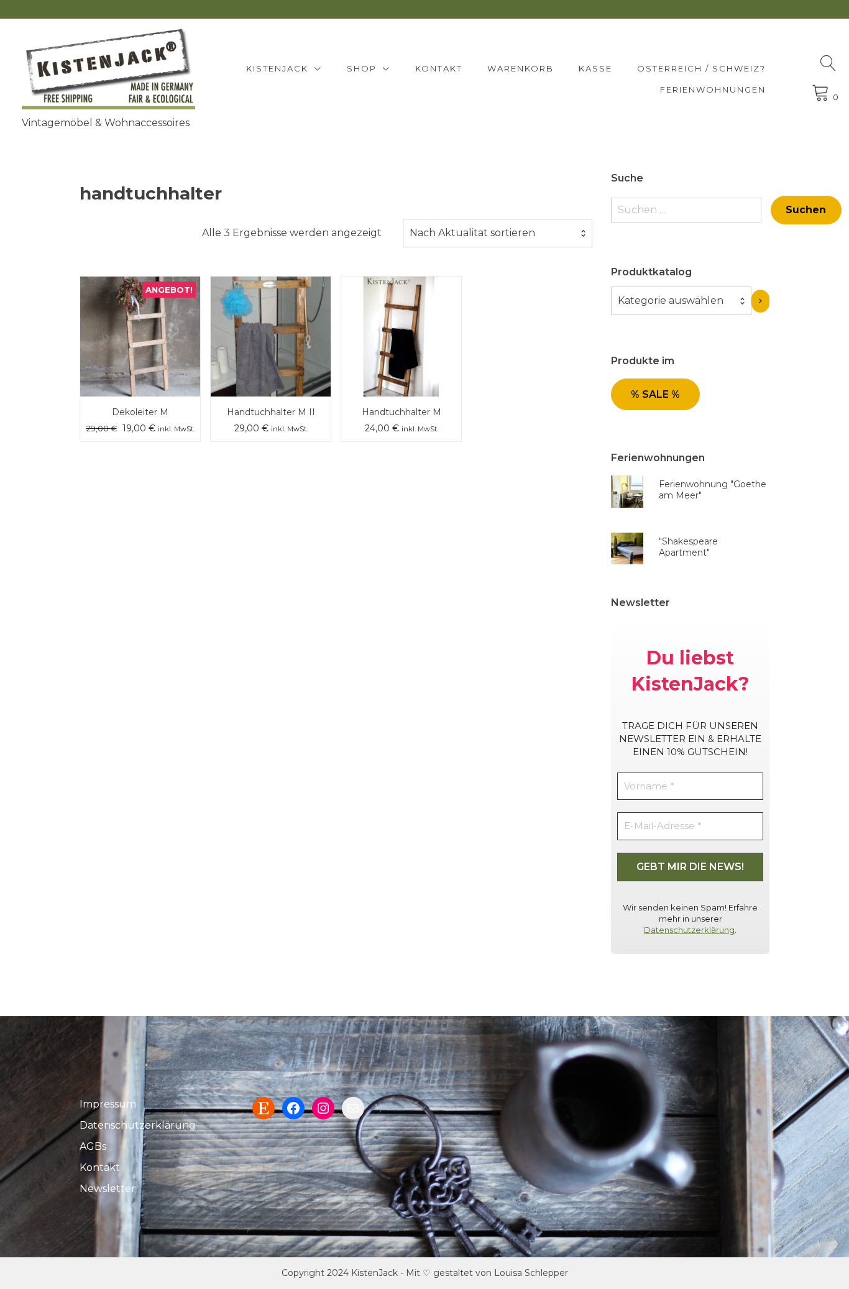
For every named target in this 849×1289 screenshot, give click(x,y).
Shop (362, 68)
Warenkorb (520, 68)
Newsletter (107, 1189)
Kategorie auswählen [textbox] (670, 300)
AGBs (93, 1146)
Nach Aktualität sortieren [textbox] (472, 233)
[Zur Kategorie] (760, 301)
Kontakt (438, 68)
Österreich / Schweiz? (701, 68)
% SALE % (655, 394)
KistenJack (277, 68)
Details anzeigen (140, 345)
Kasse (595, 68)
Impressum (108, 1104)
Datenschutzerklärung (689, 930)
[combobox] (497, 233)
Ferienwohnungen (713, 89)
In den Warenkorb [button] (140, 308)
